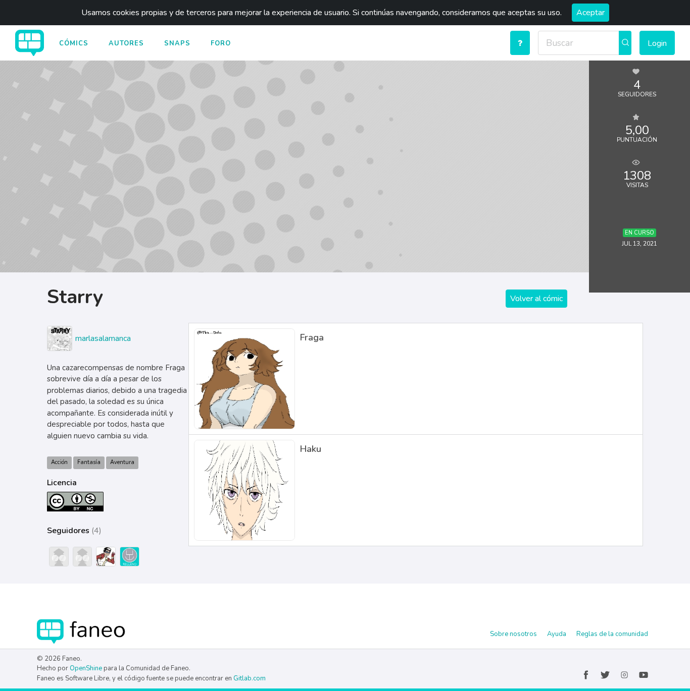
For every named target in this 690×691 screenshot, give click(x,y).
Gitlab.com (249, 678)
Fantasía (89, 462)
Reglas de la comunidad (612, 634)
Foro (221, 43)
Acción (59, 462)
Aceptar (590, 12)
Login (657, 43)
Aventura (122, 462)
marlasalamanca (103, 338)
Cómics (73, 43)
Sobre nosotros (513, 634)
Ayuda (556, 634)
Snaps (177, 43)
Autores (126, 43)
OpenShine (86, 668)
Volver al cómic (536, 298)
